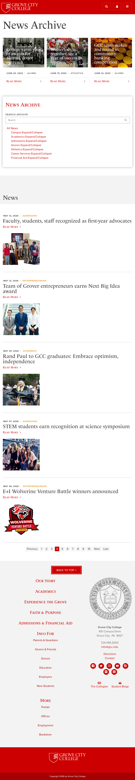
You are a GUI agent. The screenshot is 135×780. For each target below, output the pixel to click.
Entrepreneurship (34, 280)
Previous (32, 549)
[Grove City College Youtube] (117, 666)
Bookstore (45, 734)
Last (105, 549)
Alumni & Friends (45, 649)
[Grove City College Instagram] (109, 666)
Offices (45, 716)
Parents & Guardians (45, 640)
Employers (45, 677)
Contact (110, 658)
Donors (45, 658)
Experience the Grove (45, 601)
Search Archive (16, 114)
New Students (45, 686)
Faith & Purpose (45, 612)
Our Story (45, 580)
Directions (110, 654)
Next (97, 549)
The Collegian (99, 686)
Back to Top (65, 570)
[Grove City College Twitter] (101, 666)
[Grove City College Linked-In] (114, 672)
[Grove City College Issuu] (125, 666)
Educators (45, 667)
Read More (10, 226)
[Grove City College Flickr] (106, 672)
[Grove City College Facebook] (93, 666)
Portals (45, 707)
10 (89, 549)
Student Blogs (120, 686)
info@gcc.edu (109, 647)
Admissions (30, 216)
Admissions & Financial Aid (45, 623)
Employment (45, 725)
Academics (30, 351)
